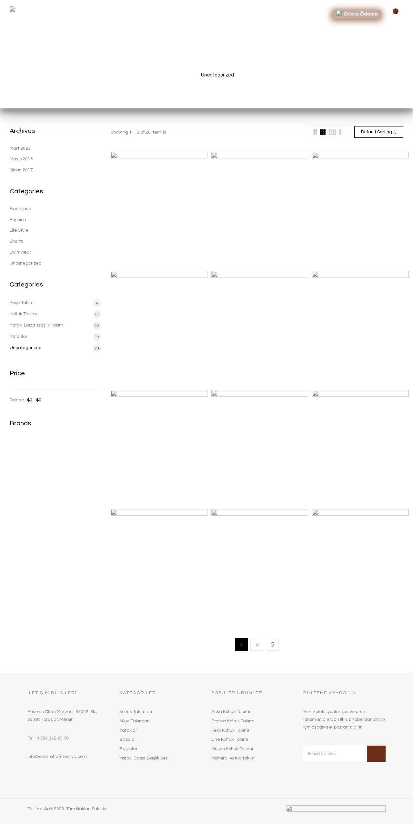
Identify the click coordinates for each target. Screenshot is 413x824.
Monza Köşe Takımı (233, 494)
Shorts (16, 241)
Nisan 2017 (21, 170)
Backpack (20, 208)
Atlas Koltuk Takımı (233, 256)
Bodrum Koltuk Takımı (337, 256)
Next (272, 644)
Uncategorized (26, 263)
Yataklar (18, 336)
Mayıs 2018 (21, 159)
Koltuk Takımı (23, 314)
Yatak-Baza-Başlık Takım (36, 325)
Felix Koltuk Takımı (132, 375)
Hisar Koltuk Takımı (233, 375)
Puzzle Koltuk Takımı (335, 613)
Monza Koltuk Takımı (134, 494)
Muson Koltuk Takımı (335, 494)
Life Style (19, 230)
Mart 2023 (20, 148)
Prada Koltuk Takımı (234, 613)
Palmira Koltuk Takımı (135, 613)
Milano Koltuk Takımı (335, 375)
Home (185, 75)
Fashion (18, 219)
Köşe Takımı (22, 302)
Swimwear (20, 252)
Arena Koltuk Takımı (134, 256)
